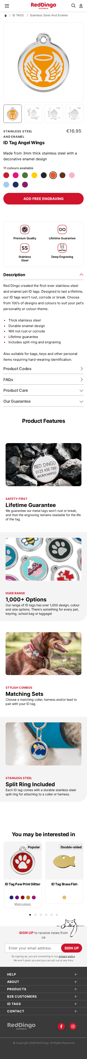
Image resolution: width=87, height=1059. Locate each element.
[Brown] (62, 175)
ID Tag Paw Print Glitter (22, 884)
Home (5, 15)
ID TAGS (18, 15)
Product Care (15, 390)
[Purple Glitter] (17, 897)
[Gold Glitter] (28, 897)
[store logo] (43, 6)
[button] (13, 113)
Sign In (81, 5)
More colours (22, 904)
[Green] (25, 175)
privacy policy (67, 956)
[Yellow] (34, 175)
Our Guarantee (17, 401)
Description (14, 274)
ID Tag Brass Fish (64, 884)
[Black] (44, 175)
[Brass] (64, 897)
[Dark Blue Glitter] (11, 897)
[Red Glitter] (23, 897)
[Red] (6, 175)
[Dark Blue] (16, 185)
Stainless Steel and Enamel (49, 15)
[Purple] (25, 185)
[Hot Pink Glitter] (34, 897)
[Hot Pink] (16, 175)
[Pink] (72, 175)
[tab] (43, 274)
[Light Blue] (6, 185)
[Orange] (53, 175)
